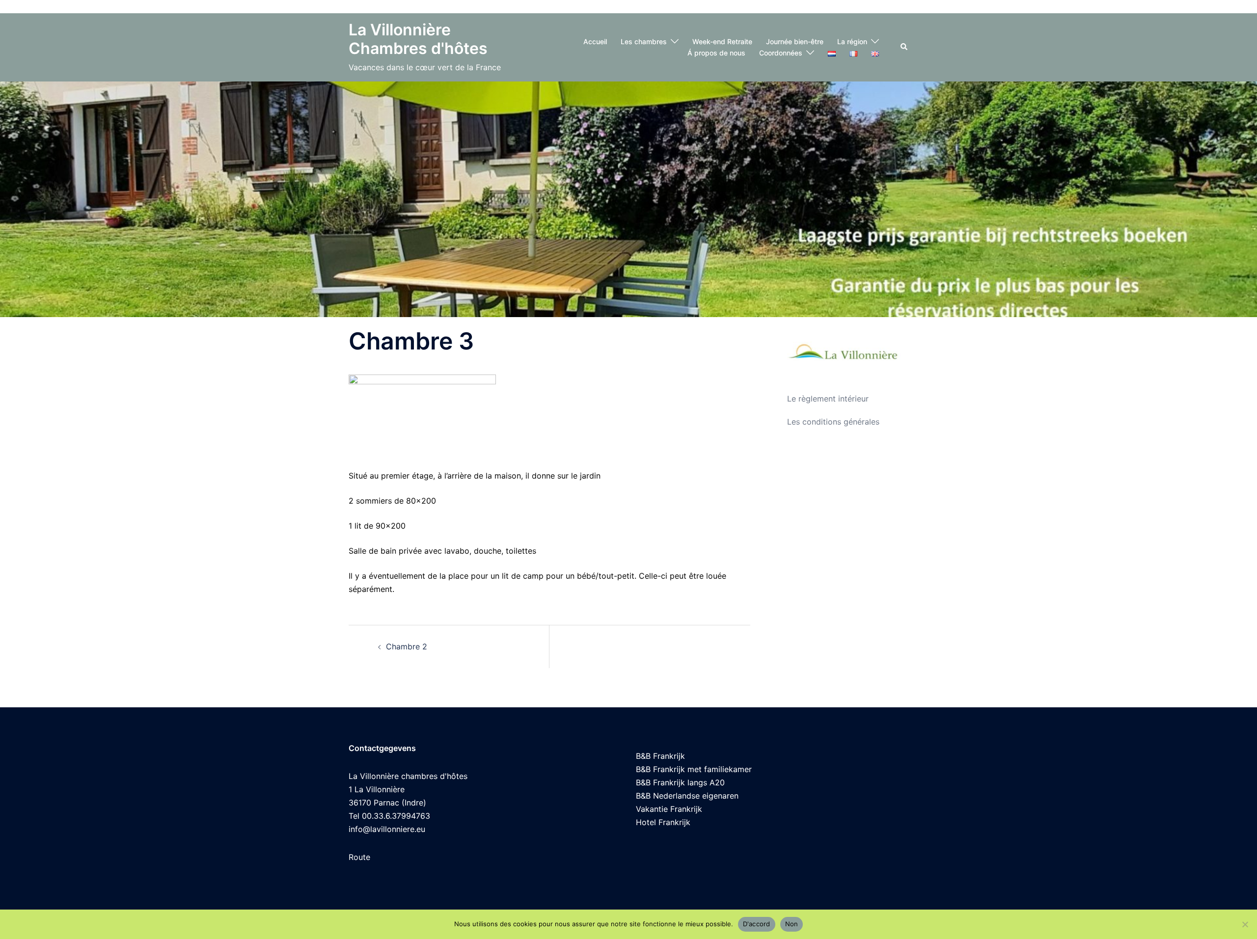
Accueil (595, 41)
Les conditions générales (833, 422)
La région (852, 41)
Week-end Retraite (722, 41)
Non (791, 924)
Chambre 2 (406, 646)
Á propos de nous (716, 53)
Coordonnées (780, 53)
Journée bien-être (794, 41)
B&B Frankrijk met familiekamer (694, 769)
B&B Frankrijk (660, 756)
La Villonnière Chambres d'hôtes (418, 39)
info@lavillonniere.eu (387, 829)
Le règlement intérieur (828, 398)
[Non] (1245, 924)
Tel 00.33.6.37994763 (389, 816)
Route (359, 857)
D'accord (756, 924)
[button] (904, 47)
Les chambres (644, 41)
